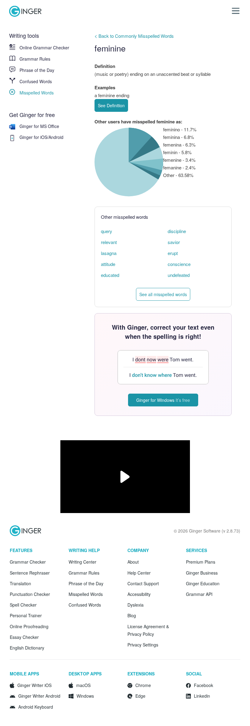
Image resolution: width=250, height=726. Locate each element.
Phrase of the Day (37, 70)
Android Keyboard (35, 707)
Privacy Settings (142, 645)
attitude (108, 264)
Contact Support (143, 583)
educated (110, 275)
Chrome (143, 685)
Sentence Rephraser (30, 573)
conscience (179, 264)
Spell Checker (23, 605)
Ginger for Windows (163, 400)
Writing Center (82, 562)
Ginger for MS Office (39, 126)
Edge (140, 696)
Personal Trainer (26, 615)
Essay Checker (24, 637)
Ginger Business (202, 573)
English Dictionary (27, 648)
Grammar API (199, 594)
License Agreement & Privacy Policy (148, 630)
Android (55, 137)
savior (174, 242)
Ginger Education (203, 583)
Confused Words (36, 81)
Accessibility (139, 594)
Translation (20, 583)
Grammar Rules (35, 59)
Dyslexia (135, 605)
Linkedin (202, 696)
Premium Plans (200, 562)
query (106, 231)
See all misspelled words (163, 294)
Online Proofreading (29, 626)
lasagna (108, 253)
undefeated (179, 275)
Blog (131, 615)
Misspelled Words (37, 93)
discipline (177, 231)
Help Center (139, 573)
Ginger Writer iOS (34, 685)
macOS (83, 685)
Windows (85, 696)
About (133, 562)
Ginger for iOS (33, 137)
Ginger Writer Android (39, 696)
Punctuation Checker (30, 594)
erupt (173, 253)
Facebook (203, 685)
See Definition (111, 105)
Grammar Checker (28, 562)
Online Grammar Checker (44, 47)
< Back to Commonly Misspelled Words (134, 36)
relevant (109, 242)
